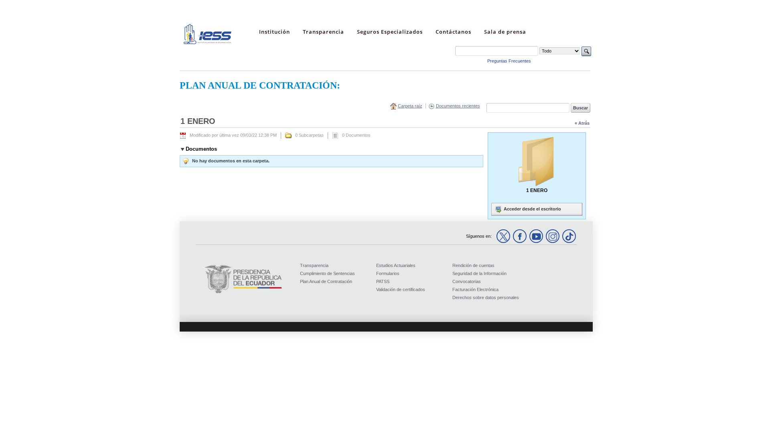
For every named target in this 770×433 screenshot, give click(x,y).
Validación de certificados (400, 289)
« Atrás (582, 123)
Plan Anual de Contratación (326, 281)
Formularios (387, 273)
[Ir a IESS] (208, 42)
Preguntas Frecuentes (509, 61)
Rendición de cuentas (473, 265)
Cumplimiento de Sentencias (327, 273)
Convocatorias (466, 281)
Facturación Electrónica (475, 289)
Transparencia (314, 265)
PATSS (382, 281)
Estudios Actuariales (395, 265)
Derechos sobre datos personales (485, 297)
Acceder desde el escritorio (532, 208)
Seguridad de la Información (479, 273)
